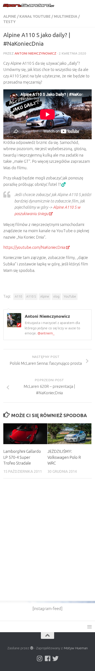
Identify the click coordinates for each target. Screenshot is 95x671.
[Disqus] (47, 542)
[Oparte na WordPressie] (32, 648)
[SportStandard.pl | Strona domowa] (37, 5)
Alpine (9, 16)
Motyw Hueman (76, 648)
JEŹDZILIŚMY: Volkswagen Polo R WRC (64, 457)
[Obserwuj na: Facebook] (47, 658)
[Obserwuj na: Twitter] (55, 658)
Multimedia (65, 16)
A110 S (31, 296)
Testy (9, 22)
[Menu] (89, 5)
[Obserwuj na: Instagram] (39, 658)
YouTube (70, 296)
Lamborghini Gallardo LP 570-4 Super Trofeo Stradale (22, 457)
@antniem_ (46, 333)
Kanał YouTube (35, 16)
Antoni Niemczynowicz (35, 53)
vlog (56, 296)
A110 (18, 296)
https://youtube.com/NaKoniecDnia (34, 247)
